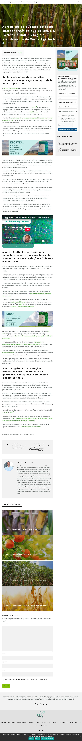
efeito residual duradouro (18, 302)
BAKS (20, 304)
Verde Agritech (36, 2)
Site (3, 670)
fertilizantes (34, 112)
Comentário (6, 624)
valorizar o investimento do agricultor (22, 306)
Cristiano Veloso (7, 43)
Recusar (37, 738)
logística (31, 434)
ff (22, 434)
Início (4, 2)
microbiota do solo (8, 353)
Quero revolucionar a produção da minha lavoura (18, 246)
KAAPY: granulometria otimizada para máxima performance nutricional (67, 144)
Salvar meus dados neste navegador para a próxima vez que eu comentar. (26, 679)
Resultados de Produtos (16, 43)
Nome (4, 653)
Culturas (17, 2)
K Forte (34, 107)
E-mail (4, 662)
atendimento (6, 434)
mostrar (20, 52)
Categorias (10, 2)
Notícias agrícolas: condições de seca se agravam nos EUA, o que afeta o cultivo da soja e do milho (36, 448)
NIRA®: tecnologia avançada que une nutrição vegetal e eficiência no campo (66, 150)
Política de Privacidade (47, 738)
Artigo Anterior (17, 443)
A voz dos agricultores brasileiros (31, 427)
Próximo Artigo (38, 443)
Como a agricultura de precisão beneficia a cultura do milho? (18, 446)
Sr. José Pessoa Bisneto (11, 88)
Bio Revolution (17, 434)
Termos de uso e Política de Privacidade (66, 722)
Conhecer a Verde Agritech (38, 722)
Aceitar (31, 738)
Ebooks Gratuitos (26, 2)
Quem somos (21, 722)
